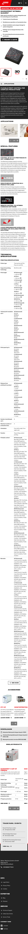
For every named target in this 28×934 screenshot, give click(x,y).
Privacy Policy (6, 885)
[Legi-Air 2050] (12, 754)
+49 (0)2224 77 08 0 (8, 867)
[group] (9, 130)
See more (15, 683)
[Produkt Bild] (6, 72)
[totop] (23, 925)
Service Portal (6, 917)
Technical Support (7, 910)
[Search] (21, 3)
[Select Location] (19, 3)
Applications (9, 83)
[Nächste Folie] (17, 140)
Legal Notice (6, 882)
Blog (4, 898)
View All (6, 846)
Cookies (5, 888)
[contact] (23, 929)
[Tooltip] (20, 274)
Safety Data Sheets (8, 913)
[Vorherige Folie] (10, 808)
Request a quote (10, 39)
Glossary (5, 901)
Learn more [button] (5, 717)
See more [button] (4, 803)
